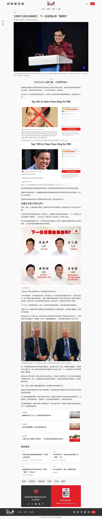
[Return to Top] (98, 516)
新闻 (48, 9)
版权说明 (31, 512)
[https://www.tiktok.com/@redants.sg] (12, 4)
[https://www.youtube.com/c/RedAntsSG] (19, 4)
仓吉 (17, 20)
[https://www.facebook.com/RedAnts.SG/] (15, 4)
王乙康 (56, 481)
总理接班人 (32, 481)
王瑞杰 (49, 481)
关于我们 (19, 512)
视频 (59, 9)
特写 (53, 9)
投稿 (92, 4)
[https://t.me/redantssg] (22, 4)
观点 (43, 9)
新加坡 (24, 481)
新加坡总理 (41, 481)
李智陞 (63, 481)
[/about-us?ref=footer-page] (8, 4)
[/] (51, 3)
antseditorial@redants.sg (68, 503)
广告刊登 (25, 512)
